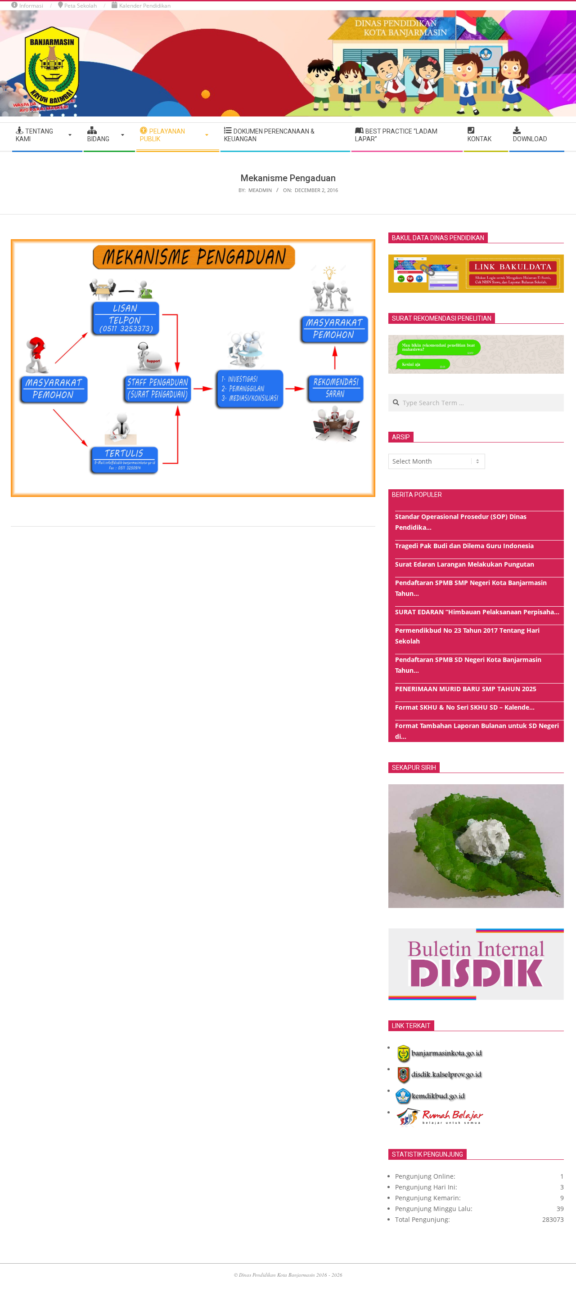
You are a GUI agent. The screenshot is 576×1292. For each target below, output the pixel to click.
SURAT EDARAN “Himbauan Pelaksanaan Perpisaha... (477, 612)
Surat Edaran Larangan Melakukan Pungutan (464, 564)
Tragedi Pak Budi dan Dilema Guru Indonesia (464, 545)
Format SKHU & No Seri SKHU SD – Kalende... (465, 707)
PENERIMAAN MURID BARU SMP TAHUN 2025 (465, 688)
